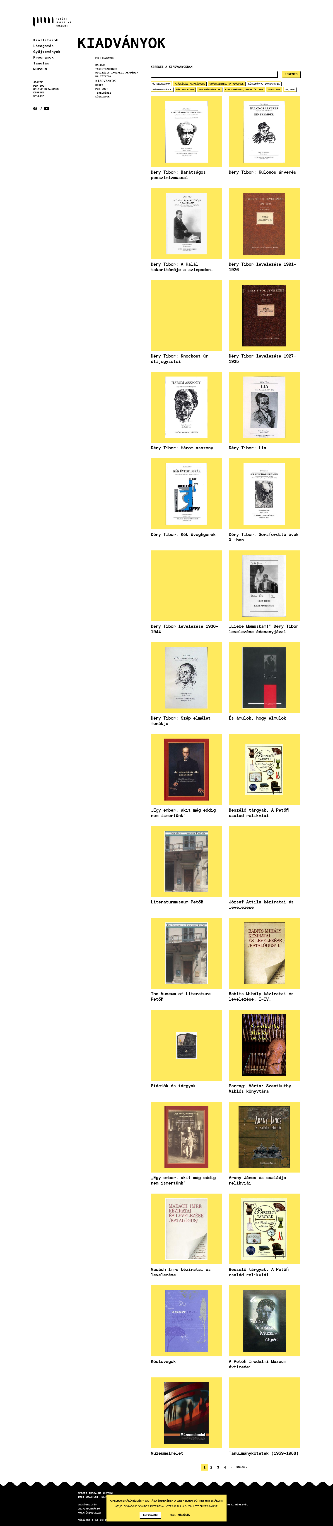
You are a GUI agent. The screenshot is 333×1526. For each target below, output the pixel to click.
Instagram (40, 108)
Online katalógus (46, 89)
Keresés (38, 92)
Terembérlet (104, 92)
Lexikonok (274, 89)
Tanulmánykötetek (209, 89)
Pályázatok (103, 76)
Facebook (35, 108)
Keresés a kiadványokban (172, 67)
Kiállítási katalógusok (190, 83)
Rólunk (100, 65)
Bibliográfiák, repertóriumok (244, 89)
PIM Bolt (39, 85)
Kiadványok (107, 58)
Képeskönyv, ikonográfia (264, 83)
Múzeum (40, 68)
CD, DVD (289, 89)
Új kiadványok (161, 83)
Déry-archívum (185, 89)
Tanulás (41, 63)
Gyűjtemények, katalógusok (227, 83)
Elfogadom (150, 1514)
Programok (43, 57)
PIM (97, 58)
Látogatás (43, 45)
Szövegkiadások (161, 89)
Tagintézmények (106, 69)
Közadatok (102, 96)
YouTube (46, 108)
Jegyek (38, 82)
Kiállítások (45, 40)
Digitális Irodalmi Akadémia (116, 72)
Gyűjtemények (46, 51)
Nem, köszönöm (180, 1514)
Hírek (99, 85)
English (38, 95)
